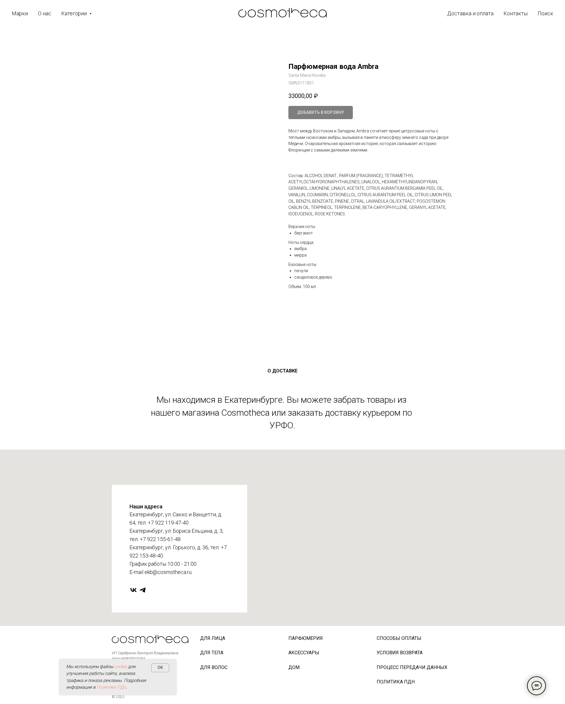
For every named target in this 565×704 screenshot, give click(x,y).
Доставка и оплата (470, 13)
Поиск (545, 13)
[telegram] (142, 590)
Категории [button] (74, 13)
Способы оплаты (399, 638)
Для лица (212, 638)
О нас (44, 13)
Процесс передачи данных (412, 667)
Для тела (211, 652)
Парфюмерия (305, 638)
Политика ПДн (396, 682)
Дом (294, 667)
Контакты (515, 13)
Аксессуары (303, 652)
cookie (120, 666)
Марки (20, 13)
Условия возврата (400, 652)
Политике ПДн (111, 687)
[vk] (133, 590)
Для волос (213, 667)
